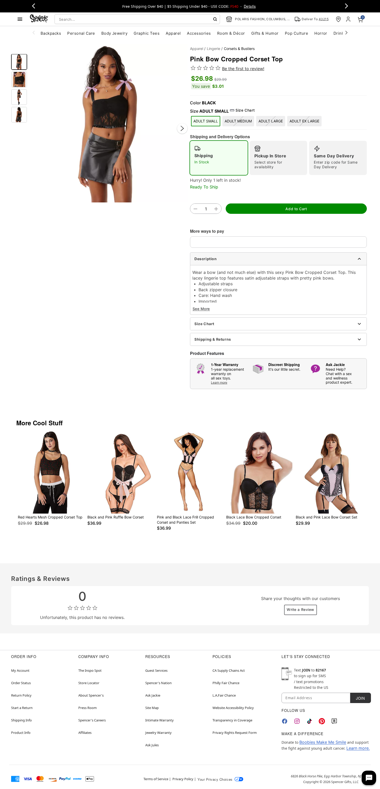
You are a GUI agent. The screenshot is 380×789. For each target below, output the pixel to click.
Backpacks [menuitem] (51, 33)
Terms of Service (155, 779)
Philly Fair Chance (225, 683)
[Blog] (334, 721)
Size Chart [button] (245, 110)
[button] (108, 123)
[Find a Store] (338, 19)
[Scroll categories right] (346, 32)
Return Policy (21, 695)
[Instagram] (297, 721)
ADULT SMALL (205, 121)
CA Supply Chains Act (228, 670)
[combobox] (137, 19)
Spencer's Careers (92, 720)
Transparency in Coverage (232, 720)
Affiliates (85, 732)
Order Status (21, 683)
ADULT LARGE (271, 121)
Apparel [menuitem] (173, 33)
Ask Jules (152, 745)
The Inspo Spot (90, 670)
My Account (20, 670)
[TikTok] (309, 721)
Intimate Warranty (159, 720)
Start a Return (22, 707)
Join (360, 698)
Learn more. (358, 748)
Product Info (21, 732)
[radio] (219, 158)
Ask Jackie (152, 695)
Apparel (196, 48)
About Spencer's (91, 695)
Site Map (152, 707)
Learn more (219, 382)
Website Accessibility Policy (233, 707)
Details (250, 6)
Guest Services (156, 670)
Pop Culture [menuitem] (296, 33)
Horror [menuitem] (320, 33)
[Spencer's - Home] (39, 19)
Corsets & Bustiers (239, 48)
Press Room (87, 707)
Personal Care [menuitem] (81, 33)
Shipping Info (21, 720)
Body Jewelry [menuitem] (114, 33)
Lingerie (213, 48)
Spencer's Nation (158, 683)
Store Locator (88, 683)
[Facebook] (285, 721)
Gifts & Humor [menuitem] (265, 33)
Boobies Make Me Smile (322, 742)
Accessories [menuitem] (199, 33)
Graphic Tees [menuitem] (146, 33)
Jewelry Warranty (158, 732)
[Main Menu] (20, 19)
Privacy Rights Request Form (234, 732)
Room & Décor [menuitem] (231, 33)
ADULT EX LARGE (304, 121)
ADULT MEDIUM (238, 121)
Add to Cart (296, 209)
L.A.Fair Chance (224, 695)
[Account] (348, 19)
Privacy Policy (182, 779)
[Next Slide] (182, 128)
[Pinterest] (322, 721)
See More (201, 308)
